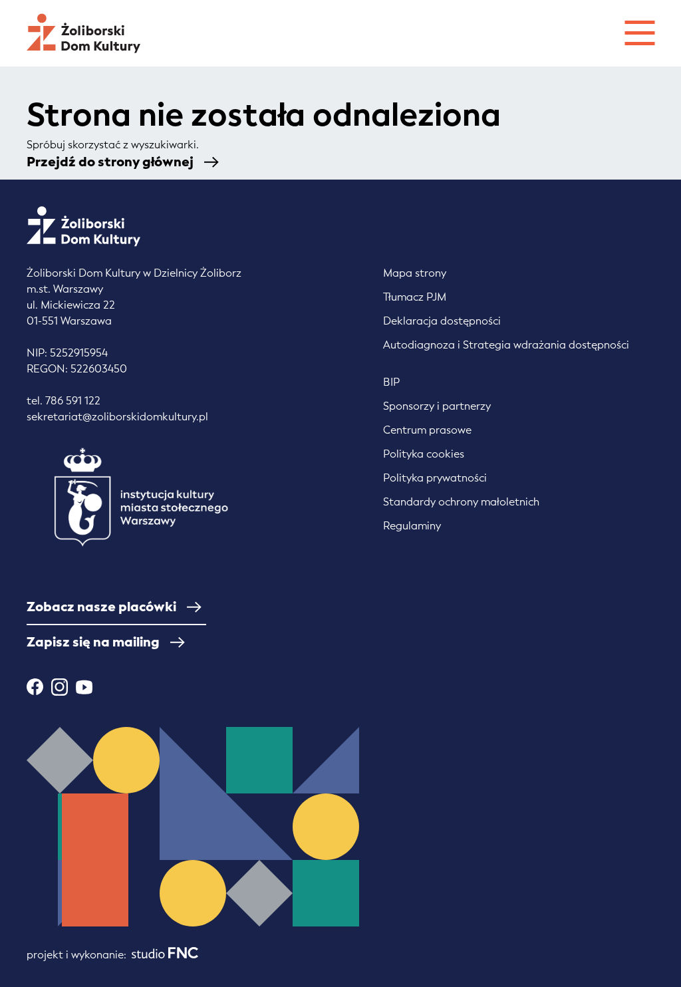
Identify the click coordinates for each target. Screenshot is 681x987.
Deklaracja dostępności (442, 321)
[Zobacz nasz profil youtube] (84, 687)
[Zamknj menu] (639, 31)
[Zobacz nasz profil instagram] (59, 687)
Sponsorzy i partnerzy (437, 406)
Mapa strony (414, 273)
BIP (391, 382)
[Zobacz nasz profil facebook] (35, 686)
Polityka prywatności (435, 478)
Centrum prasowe (427, 430)
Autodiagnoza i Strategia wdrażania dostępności (506, 345)
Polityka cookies (423, 454)
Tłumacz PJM (414, 297)
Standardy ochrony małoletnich (461, 502)
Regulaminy (412, 526)
